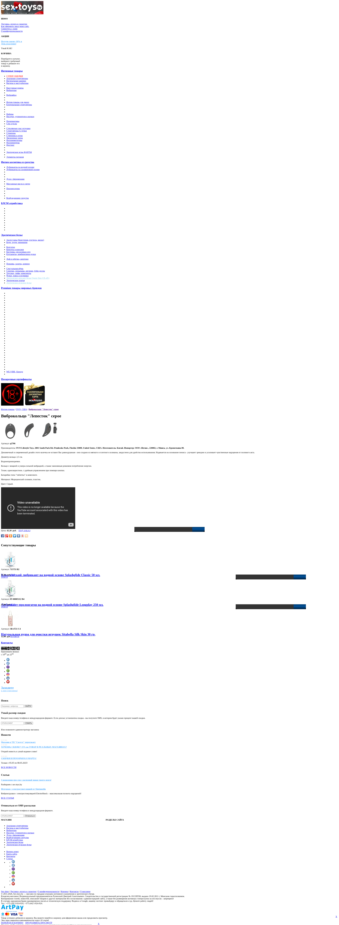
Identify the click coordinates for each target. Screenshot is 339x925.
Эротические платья (15, 280)
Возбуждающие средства (17, 198)
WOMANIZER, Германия (17, 374)
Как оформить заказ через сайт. (15, 26)
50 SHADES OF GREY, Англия (20, 293)
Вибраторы (11, 90)
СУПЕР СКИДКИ (14, 76)
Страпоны (11, 133)
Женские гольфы (14, 245)
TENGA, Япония (14, 362)
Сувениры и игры (14, 135)
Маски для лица (13, 218)
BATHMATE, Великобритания (20, 303)
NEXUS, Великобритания (18, 331)
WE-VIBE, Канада (14, 372)
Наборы (10, 114)
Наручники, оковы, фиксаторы (20, 220)
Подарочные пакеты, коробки (19, 119)
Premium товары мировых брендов (21, 288)
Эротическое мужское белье (19, 283)
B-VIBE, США (13, 300)
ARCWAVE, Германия (16, 298)
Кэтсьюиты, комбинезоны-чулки (21, 254)
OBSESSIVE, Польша (16, 333)
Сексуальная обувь (14, 268)
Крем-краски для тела (16, 181)
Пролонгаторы (13, 188)
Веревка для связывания (17, 211)
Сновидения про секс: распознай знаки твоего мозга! (26, 780)
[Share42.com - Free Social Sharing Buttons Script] (26, 535)
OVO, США (11, 338)
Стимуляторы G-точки (16, 131)
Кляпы (9, 215)
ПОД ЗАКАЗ (24, 530)
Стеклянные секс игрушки (18, 128)
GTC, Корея (11, 317)
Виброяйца (11, 95)
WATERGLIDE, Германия (18, 369)
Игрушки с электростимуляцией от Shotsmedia (23, 789)
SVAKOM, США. (14, 357)
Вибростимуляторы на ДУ (18, 93)
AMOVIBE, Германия (16, 295)
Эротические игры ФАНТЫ (19, 152)
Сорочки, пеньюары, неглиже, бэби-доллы (25, 271)
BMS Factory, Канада (15, 305)
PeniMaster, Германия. (16, 341)
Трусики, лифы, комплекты (18, 273)
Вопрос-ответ (12, 851)
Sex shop (5, 891)
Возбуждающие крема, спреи (19, 177)
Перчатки (10, 261)
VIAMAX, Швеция (15, 367)
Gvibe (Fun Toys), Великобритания (21, 319)
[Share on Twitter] (14, 535)
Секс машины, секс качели (18, 126)
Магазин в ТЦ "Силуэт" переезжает (18, 742)
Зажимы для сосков (15, 213)
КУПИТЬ (15, 636)
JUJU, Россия (12, 322)
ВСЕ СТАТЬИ (7, 798)
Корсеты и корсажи (15, 249)
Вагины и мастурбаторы (17, 83)
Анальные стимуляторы (17, 78)
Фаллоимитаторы (14, 140)
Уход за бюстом (13, 196)
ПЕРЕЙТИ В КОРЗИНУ (12, 923)
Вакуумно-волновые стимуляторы (21, 85)
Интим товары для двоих (17, 102)
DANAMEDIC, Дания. (16, 307)
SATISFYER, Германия (16, 350)
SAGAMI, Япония (14, 348)
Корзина (64, 891)
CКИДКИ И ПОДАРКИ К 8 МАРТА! (18, 758)
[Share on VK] (18, 535)
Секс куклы (11, 124)
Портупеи (10, 266)
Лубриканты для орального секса (21, 174)
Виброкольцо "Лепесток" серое (44, 409)
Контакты (7, 642)
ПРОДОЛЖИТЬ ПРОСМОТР (38, 923)
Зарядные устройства (16, 97)
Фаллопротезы (13, 143)
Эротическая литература (17, 150)
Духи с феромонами (15, 179)
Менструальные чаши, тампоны (20, 112)
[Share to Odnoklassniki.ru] (10, 535)
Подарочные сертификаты (16, 379)
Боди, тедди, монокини (16, 242)
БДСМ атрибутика (12, 203)
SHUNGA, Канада (14, 353)
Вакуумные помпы (15, 88)
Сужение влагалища (15, 191)
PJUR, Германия (13, 343)
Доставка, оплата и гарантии (14, 24)
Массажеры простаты (16, 107)
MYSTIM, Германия (15, 329)
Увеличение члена (14, 138)
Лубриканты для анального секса (21, 172)
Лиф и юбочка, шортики (17, 259)
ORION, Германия (14, 336)
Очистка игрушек (14, 186)
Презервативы (12, 121)
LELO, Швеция (13, 324)
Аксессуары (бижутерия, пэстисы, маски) (25, 240)
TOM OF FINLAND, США (18, 364)
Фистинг (10, 145)
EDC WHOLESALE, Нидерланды (21, 310)
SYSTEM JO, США (15, 360)
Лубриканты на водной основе (20, 167)
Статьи (9, 859)
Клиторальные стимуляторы (19, 105)
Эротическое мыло (14, 154)
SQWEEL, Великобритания (18, 355)
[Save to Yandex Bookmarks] (22, 535)
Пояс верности (13, 227)
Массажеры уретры (15, 109)
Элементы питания (15, 157)
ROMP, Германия (14, 345)
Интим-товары (7, 409)
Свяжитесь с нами (9, 29)
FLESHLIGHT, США (16, 314)
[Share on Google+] (6, 535)
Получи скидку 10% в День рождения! (11, 42)
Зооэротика (11, 100)
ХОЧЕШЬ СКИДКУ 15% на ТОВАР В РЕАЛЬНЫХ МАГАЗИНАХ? (34, 747)
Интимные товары (12, 71)
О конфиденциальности (12, 31)
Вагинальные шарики (16, 81)
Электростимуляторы (16, 147)
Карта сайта (11, 854)
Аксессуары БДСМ (15, 208)
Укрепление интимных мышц (19, 193)
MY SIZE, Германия (15, 326)
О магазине (85, 891)
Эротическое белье (12, 235)
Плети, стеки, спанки (16, 225)
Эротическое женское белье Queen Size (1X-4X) (27, 278)
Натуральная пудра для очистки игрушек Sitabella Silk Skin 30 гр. (48, 634)
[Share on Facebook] (2, 535)
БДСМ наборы (12, 230)
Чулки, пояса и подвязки (17, 276)
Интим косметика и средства (17, 162)
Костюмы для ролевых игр (18, 252)
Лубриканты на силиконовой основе (23, 169)
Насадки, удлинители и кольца (20, 116)
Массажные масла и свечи (18, 184)
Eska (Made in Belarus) (16, 312)
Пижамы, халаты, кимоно (18, 264)
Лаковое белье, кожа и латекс (19, 257)
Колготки (10, 247)
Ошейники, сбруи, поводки (18, 223)
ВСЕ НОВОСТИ (8, 767)
